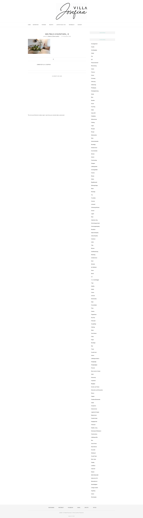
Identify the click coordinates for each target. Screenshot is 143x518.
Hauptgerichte (94, 421)
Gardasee (93, 238)
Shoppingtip (93, 361)
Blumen (92, 248)
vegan (92, 125)
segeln (92, 213)
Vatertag (93, 327)
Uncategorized (94, 43)
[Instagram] (104, 25)
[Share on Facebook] (55, 59)
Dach (92, 261)
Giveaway (93, 78)
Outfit (92, 374)
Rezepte (51, 24)
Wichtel (92, 154)
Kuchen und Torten (95, 386)
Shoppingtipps (94, 364)
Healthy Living (94, 427)
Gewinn (92, 311)
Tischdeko (93, 198)
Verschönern (94, 333)
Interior (44, 24)
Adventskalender (94, 141)
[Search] (114, 25)
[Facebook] (107, 25)
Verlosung (93, 81)
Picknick (93, 368)
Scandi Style (94, 456)
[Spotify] (110, 25)
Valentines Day (94, 220)
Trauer (92, 349)
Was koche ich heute (95, 371)
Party (92, 308)
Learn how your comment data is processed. (55, 115)
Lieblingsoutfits (94, 437)
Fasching (93, 106)
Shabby (92, 462)
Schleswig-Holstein (95, 207)
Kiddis (92, 109)
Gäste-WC (93, 113)
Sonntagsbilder (94, 169)
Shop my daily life (61, 24)
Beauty (92, 176)
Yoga (92, 283)
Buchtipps (93, 342)
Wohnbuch (71, 24)
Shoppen (93, 163)
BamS (92, 273)
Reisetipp (93, 191)
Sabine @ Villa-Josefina (53, 36)
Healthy (92, 286)
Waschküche (94, 446)
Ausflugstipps (94, 50)
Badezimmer (94, 415)
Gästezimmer (94, 408)
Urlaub (92, 53)
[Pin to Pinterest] (58, 59)
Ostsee (92, 210)
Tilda (92, 245)
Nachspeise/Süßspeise (96, 431)
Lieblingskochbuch (95, 358)
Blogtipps (93, 383)
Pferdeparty (93, 87)
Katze (92, 270)
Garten (92, 69)
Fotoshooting (94, 160)
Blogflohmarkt (94, 182)
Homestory (93, 377)
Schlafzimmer (94, 257)
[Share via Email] (59, 59)
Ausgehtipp (93, 323)
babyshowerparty (94, 232)
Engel (92, 339)
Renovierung (94, 65)
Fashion (93, 172)
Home (29, 24)
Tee (92, 194)
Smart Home (94, 443)
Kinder (92, 94)
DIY (92, 59)
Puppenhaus (94, 314)
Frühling (93, 122)
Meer (92, 216)
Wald (92, 301)
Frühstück (93, 424)
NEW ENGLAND (94, 475)
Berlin (92, 188)
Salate (92, 402)
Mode (92, 330)
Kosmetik (93, 449)
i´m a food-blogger (95, 279)
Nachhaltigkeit (94, 484)
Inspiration (35, 24)
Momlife (93, 100)
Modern (92, 471)
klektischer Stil (94, 478)
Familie (92, 46)
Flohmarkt (93, 320)
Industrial (93, 468)
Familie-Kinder (94, 418)
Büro (92, 97)
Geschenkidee (94, 150)
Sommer (93, 201)
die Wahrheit (94, 267)
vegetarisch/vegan (95, 412)
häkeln (92, 289)
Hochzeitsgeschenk (95, 223)
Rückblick (93, 229)
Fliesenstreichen (94, 62)
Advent (92, 157)
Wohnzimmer (94, 119)
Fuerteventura (94, 434)
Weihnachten (94, 135)
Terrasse (93, 72)
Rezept (92, 131)
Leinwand (93, 204)
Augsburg (93, 490)
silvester (93, 295)
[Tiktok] (112, 25)
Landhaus (93, 465)
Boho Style (93, 459)
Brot (92, 440)
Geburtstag (93, 84)
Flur (92, 56)
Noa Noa (93, 317)
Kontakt (80, 24)
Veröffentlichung (94, 251)
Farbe (92, 336)
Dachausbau (94, 298)
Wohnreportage (94, 185)
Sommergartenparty (95, 226)
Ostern (92, 75)
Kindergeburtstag (94, 91)
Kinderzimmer (94, 147)
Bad (92, 346)
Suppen (92, 396)
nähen (92, 242)
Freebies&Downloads (95, 399)
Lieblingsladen (94, 166)
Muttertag (93, 254)
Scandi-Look (94, 352)
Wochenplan (93, 497)
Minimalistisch (94, 481)
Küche (92, 103)
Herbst (92, 179)
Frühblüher (93, 116)
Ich (92, 276)
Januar (92, 292)
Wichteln (93, 264)
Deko (92, 138)
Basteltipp (93, 144)
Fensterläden (94, 305)
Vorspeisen (93, 405)
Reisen (92, 393)
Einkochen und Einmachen (97, 390)
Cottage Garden (94, 487)
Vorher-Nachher (94, 235)
